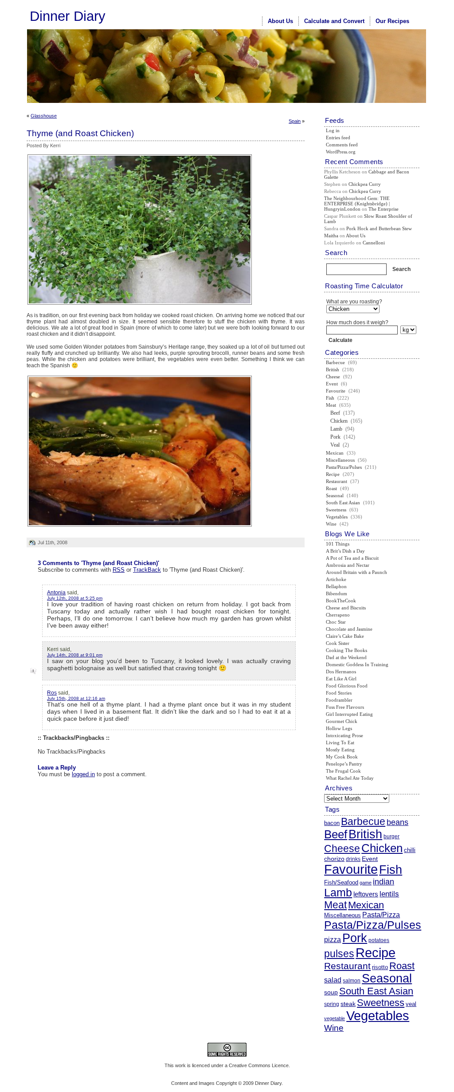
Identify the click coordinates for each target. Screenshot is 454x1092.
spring (331, 1004)
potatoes (378, 940)
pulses (339, 953)
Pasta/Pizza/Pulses (344, 467)
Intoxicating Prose (344, 735)
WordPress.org (341, 151)
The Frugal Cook (343, 771)
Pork (335, 437)
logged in (83, 774)
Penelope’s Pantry (344, 763)
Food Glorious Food (347, 685)
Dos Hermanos (341, 671)
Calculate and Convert (334, 21)
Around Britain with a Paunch (356, 572)
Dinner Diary (68, 16)
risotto (380, 967)
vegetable (334, 1018)
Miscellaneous (340, 460)
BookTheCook (341, 600)
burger (391, 836)
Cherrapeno (338, 614)
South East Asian (343, 502)
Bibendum (336, 593)
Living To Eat (340, 742)
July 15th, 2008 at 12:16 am (76, 698)
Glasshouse (44, 115)
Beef (335, 413)
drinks (353, 859)
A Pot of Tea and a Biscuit (352, 558)
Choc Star (336, 622)
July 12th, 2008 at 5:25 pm (74, 598)
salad (332, 980)
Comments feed (342, 144)
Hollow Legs (339, 728)
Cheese (333, 376)
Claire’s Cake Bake (345, 636)
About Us (280, 21)
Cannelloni (374, 242)
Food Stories (339, 692)
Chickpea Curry (364, 184)
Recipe (333, 474)
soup (331, 992)
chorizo (334, 858)
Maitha (331, 235)
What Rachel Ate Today (350, 778)
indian (383, 881)
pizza (332, 939)
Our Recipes (392, 21)
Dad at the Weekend (346, 657)
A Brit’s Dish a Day (345, 551)
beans (397, 822)
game (366, 882)
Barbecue (335, 362)
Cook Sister (337, 643)
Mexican (335, 453)
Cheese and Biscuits (346, 607)
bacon (332, 823)
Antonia (56, 592)
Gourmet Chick (341, 721)
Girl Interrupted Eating (349, 714)
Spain (295, 121)
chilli (409, 850)
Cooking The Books (346, 650)
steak (348, 1003)
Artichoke (336, 579)
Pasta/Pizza (381, 915)
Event (332, 383)
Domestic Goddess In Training (357, 664)
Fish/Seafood (341, 882)
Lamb (336, 429)
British (332, 369)
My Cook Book (342, 756)
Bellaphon (336, 586)
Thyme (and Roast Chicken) (80, 133)
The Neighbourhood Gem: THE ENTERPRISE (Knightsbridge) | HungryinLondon (357, 204)
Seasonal (335, 495)
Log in (333, 130)
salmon (351, 981)
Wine (331, 523)
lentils (389, 893)
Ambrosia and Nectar (347, 565)
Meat (331, 405)
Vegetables (337, 516)
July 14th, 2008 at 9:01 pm (74, 654)
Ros (52, 693)
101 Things (337, 543)
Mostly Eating (340, 749)
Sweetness (336, 509)
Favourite (335, 390)
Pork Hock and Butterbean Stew (379, 228)
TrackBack (147, 569)
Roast (331, 488)
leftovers (365, 894)
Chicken (339, 421)
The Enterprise (383, 209)
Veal (335, 445)
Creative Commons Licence (259, 1065)
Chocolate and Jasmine (349, 629)
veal (411, 1004)
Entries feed (338, 137)
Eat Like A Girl (341, 678)
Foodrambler (339, 700)
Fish (330, 398)
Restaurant (336, 481)
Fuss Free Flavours (345, 707)
